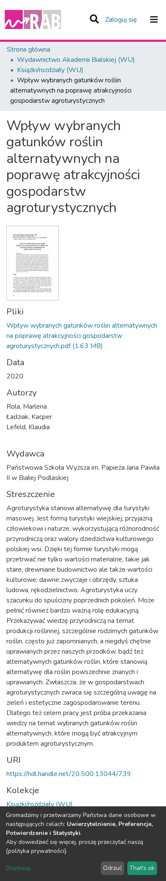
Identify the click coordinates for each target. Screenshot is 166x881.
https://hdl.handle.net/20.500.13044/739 (68, 774)
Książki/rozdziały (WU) (50, 70)
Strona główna (28, 49)
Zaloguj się (122, 19)
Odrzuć (112, 868)
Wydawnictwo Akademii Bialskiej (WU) (76, 59)
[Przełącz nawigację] (154, 19)
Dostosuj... (20, 868)
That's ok (142, 868)
